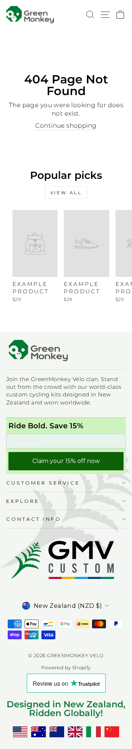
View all (66, 192)
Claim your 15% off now (66, 461)
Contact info (33, 519)
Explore (22, 501)
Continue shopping (65, 125)
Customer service (43, 483)
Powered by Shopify (66, 667)
